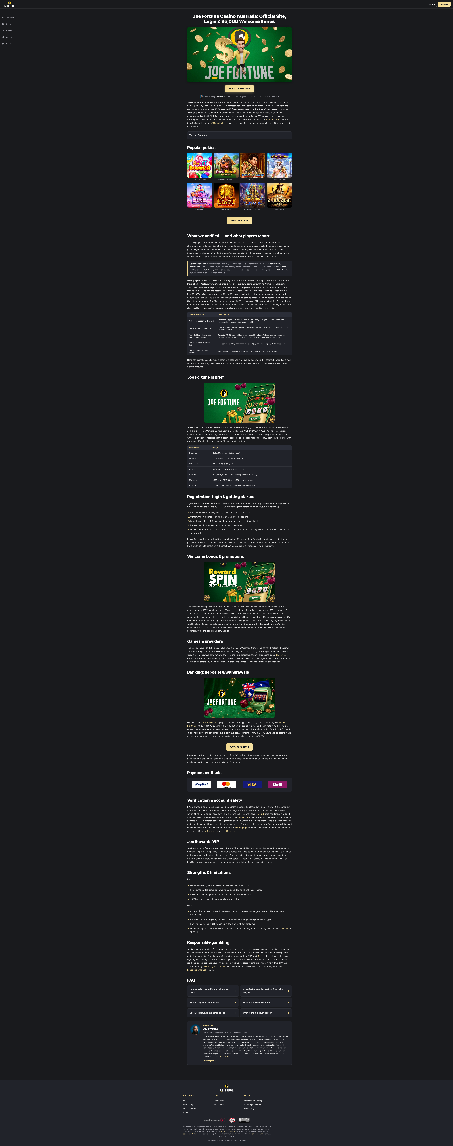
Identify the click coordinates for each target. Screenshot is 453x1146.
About (184, 1101)
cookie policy (229, 831)
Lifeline (284, 928)
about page (224, 1056)
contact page (241, 827)
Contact (185, 1112)
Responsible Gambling (197, 970)
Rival (283, 655)
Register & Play (239, 220)
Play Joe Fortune (239, 747)
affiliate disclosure (219, 123)
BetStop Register (251, 1109)
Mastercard (212, 722)
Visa (204, 722)
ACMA (231, 434)
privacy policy (211, 831)
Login (432, 4)
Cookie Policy (218, 1105)
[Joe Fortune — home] (9, 4)
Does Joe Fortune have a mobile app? (208, 1013)
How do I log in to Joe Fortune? (205, 1002)
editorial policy (272, 119)
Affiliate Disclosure (189, 1109)
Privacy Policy (218, 1101)
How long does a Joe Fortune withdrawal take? (210, 991)
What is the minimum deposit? (258, 1013)
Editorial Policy (187, 1105)
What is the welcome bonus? (257, 1002)
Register (444, 4)
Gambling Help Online (214, 966)
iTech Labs (243, 817)
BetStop (261, 956)
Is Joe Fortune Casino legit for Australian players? (263, 991)
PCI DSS (260, 814)
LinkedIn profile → (210, 1061)
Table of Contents (198, 135)
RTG (277, 655)
